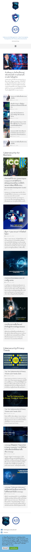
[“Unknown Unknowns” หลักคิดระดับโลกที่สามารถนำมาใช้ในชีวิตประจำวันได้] (15, 477)
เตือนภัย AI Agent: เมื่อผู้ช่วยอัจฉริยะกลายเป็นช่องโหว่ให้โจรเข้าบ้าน (18, 105)
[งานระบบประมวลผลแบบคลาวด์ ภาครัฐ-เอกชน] (15, 263)
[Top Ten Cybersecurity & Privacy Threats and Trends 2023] (15, 399)
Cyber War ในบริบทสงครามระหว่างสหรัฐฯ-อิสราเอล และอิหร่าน (17, 114)
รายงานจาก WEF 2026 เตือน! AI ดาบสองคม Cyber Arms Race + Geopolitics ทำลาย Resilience (18, 132)
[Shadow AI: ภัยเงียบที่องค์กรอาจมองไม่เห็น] (6, 98)
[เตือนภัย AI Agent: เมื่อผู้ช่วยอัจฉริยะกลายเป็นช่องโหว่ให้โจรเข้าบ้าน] (6, 106)
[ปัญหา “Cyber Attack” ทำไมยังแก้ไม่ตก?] (15, 217)
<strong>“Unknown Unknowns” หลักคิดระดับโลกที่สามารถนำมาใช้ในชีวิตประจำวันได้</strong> (15, 489)
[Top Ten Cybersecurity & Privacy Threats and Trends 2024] (15, 361)
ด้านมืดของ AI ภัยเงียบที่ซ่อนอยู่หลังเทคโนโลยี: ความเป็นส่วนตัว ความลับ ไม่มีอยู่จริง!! (15, 74)
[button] (15, 46)
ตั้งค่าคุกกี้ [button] (5, 548)
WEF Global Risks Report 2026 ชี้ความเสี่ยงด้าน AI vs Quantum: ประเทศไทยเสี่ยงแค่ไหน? (18, 123)
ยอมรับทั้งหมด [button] (13, 548)
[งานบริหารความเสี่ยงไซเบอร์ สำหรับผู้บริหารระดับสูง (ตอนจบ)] (15, 309)
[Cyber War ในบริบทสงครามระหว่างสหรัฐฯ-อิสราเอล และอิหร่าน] (6, 115)
